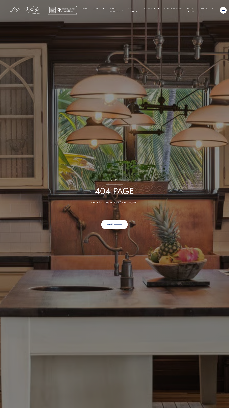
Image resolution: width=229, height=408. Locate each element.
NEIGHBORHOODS (173, 9)
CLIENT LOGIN (191, 10)
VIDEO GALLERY (132, 10)
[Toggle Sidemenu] (223, 10)
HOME (85, 9)
